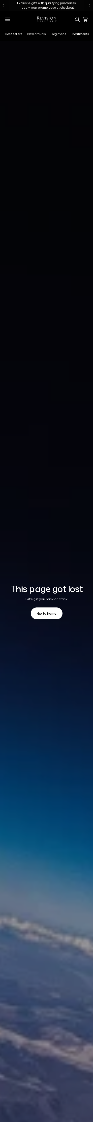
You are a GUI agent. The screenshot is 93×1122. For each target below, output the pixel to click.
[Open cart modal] (85, 19)
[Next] (89, 5)
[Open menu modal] (7, 19)
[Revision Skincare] (46, 19)
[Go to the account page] (77, 19)
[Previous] (3, 5)
